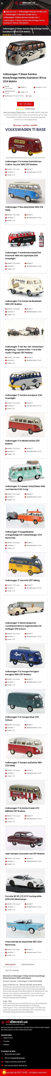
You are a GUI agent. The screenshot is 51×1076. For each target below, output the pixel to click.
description (10, 964)
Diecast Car (11, 11)
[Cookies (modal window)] (4, 1072)
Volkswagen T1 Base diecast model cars (21, 17)
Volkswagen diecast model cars (33, 11)
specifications (27, 964)
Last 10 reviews (12, 970)
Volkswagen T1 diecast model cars (21, 14)
